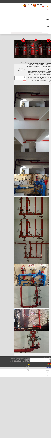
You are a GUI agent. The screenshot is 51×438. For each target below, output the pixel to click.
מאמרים (28, 369)
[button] (48, 367)
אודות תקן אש (27, 366)
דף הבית (28, 365)
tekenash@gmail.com (37, 1)
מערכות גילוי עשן (27, 368)
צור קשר (28, 370)
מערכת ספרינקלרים (26, 367)
